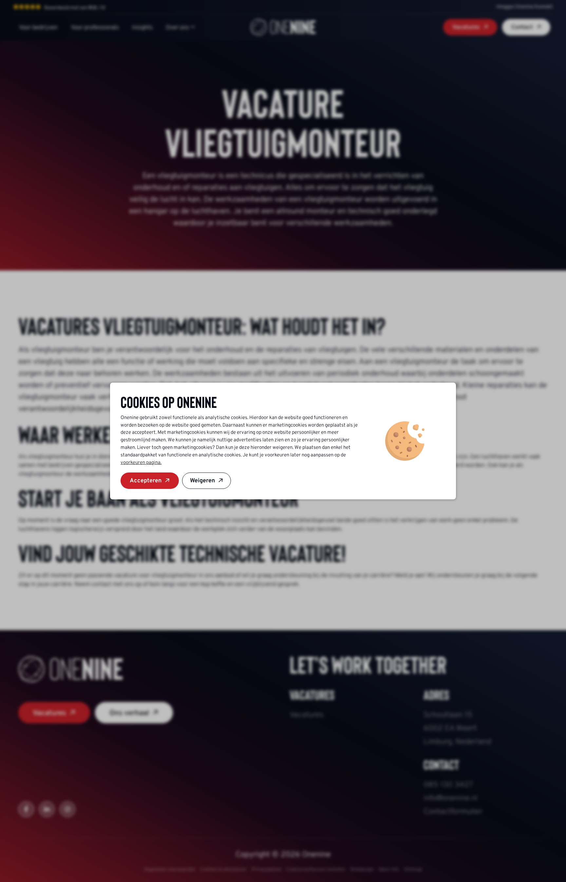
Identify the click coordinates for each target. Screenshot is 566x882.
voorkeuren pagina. (141, 462)
